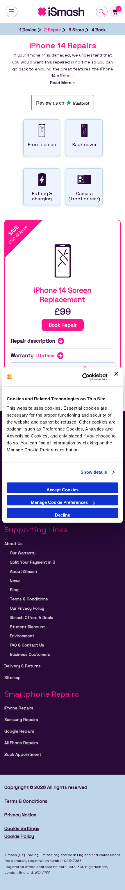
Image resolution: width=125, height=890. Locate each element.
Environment (22, 635)
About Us (13, 543)
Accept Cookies (62, 489)
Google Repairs (19, 731)
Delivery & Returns (22, 666)
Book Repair (63, 325)
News (15, 580)
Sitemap (12, 677)
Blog (14, 589)
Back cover (84, 144)
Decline (62, 515)
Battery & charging (42, 196)
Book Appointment (22, 754)
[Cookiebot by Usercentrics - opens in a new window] (82, 377)
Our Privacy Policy (27, 608)
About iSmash (23, 571)
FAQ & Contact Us (27, 645)
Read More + (62, 82)
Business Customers (30, 654)
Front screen (42, 144)
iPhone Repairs (18, 708)
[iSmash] (62, 11)
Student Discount (27, 626)
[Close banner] (116, 377)
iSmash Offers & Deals (31, 617)
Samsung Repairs (21, 719)
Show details (94, 472)
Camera (84, 196)
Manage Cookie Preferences (59, 502)
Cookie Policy (19, 836)
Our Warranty (22, 552)
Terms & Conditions (29, 599)
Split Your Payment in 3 (32, 562)
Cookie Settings (21, 828)
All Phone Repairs (21, 742)
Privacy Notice (20, 815)
